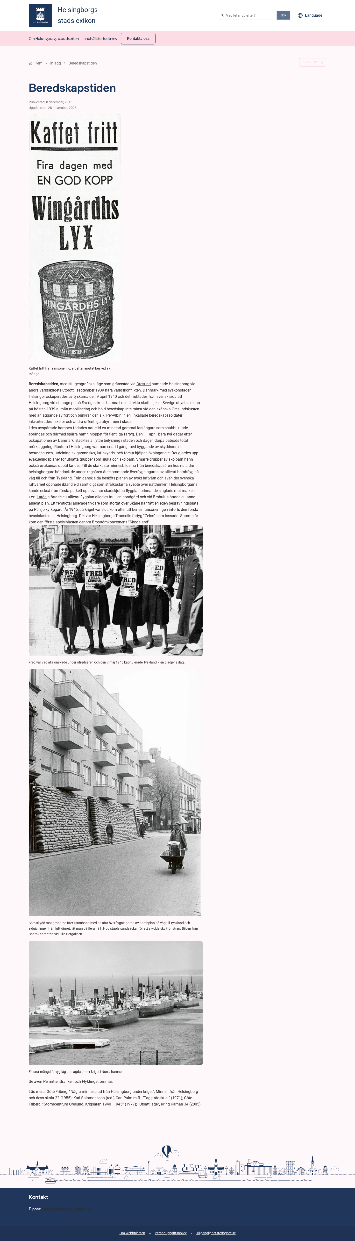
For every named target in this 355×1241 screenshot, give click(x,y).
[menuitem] (54, 38)
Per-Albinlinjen (118, 415)
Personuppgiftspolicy (171, 1233)
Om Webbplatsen (132, 1233)
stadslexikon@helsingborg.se (67, 1209)
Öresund (143, 384)
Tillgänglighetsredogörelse (216, 1233)
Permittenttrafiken (58, 1081)
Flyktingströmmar (97, 1081)
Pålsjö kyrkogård (48, 509)
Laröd (42, 497)
